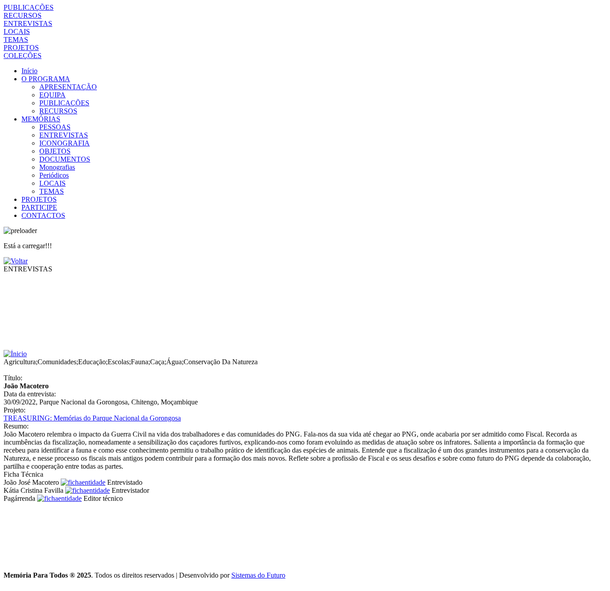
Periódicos (54, 175)
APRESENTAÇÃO (68, 87)
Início (29, 71)
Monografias (57, 167)
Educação (92, 362)
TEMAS (16, 39)
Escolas (118, 362)
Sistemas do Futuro (258, 575)
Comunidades (57, 362)
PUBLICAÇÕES (29, 7)
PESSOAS (55, 127)
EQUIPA (52, 95)
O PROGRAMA (45, 79)
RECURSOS (23, 15)
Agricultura (20, 362)
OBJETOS (55, 151)
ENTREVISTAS (28, 23)
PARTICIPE (39, 207)
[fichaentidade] (83, 482)
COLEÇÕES (23, 55)
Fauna (139, 362)
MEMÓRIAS (40, 119)
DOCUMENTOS (64, 159)
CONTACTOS (43, 215)
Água (174, 362)
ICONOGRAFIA (64, 143)
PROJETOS (21, 47)
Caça (157, 362)
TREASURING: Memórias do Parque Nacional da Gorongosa (92, 418)
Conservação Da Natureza (221, 362)
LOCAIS (17, 31)
